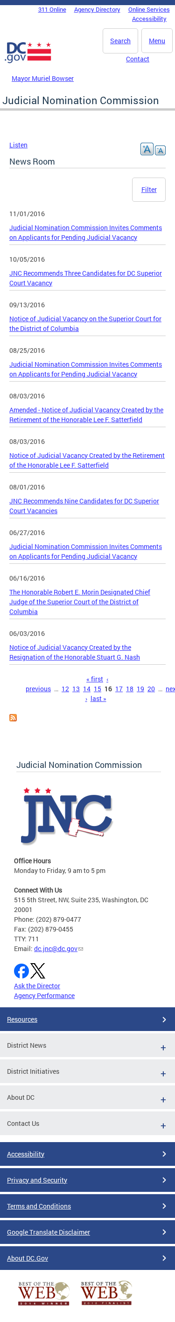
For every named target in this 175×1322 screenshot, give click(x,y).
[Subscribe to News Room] (13, 718)
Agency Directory (97, 9)
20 (151, 688)
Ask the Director (37, 985)
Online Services (149, 9)
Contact (137, 58)
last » (98, 698)
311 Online (52, 9)
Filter (149, 189)
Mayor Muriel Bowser (43, 78)
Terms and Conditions (39, 1206)
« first (94, 678)
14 (87, 688)
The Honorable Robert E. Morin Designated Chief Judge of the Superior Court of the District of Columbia (79, 602)
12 (65, 688)
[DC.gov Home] (28, 61)
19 (140, 688)
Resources (22, 1019)
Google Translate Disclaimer (48, 1232)
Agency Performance (44, 995)
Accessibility (149, 18)
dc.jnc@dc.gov (55, 948)
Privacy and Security (37, 1180)
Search (120, 40)
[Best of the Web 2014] (44, 1305)
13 (76, 688)
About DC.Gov (27, 1258)
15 (97, 688)
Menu (157, 40)
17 (119, 688)
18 (129, 688)
